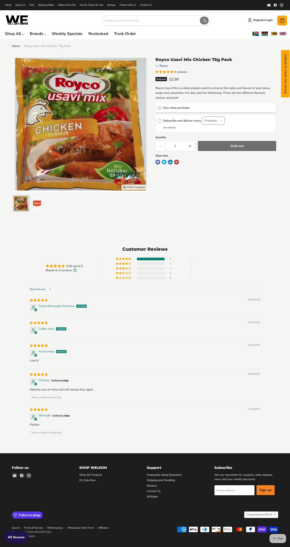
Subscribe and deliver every (182, 121)
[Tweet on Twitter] (164, 162)
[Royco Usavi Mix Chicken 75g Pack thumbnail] (21, 203)
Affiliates (152, 496)
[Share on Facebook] (157, 162)
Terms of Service (33, 528)
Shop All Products (90, 475)
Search (16, 528)
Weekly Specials (67, 33)
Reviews (152, 486)
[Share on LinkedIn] (170, 162)
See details (169, 127)
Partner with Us (128, 5)
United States (259, 514)
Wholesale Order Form (80, 528)
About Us (20, 5)
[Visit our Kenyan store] (265, 34)
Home (8, 5)
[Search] (204, 20)
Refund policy (55, 528)
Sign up (265, 490)
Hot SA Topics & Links (91, 5)
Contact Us (146, 5)
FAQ (31, 5)
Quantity (160, 137)
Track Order (125, 33)
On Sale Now (87, 480)
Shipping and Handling (161, 480)
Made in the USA (67, 5)
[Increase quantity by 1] (190, 146)
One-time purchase (176, 108)
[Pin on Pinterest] (176, 162)
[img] (39, 300)
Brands (37, 33)
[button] (285, 74)
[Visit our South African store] (256, 34)
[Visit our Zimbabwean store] (274, 33)
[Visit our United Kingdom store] (283, 33)
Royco (164, 66)
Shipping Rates (46, 5)
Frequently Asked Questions (164, 475)
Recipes (111, 5)
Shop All (13, 33)
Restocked (98, 33)
